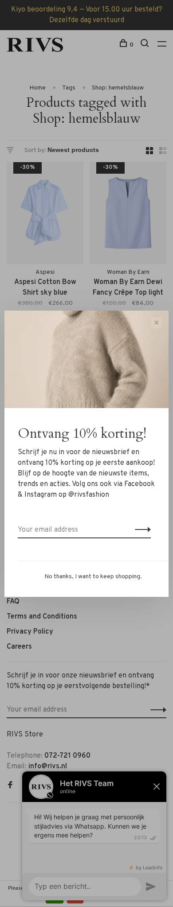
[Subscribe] (140, 530)
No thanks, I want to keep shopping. (93, 576)
